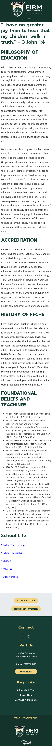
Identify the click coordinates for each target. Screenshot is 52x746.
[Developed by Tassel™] (26, 742)
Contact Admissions (26, 700)
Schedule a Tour (26, 600)
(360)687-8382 (30, 664)
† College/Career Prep (13, 545)
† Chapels (6, 560)
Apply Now (26, 695)
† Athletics (6, 568)
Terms (17, 718)
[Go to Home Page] (26, 9)
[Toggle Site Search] (23, 19)
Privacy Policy (30, 718)
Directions (26, 671)
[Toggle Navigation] (29, 19)
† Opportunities (9, 576)
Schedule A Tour (26, 690)
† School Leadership (12, 553)
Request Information (26, 608)
